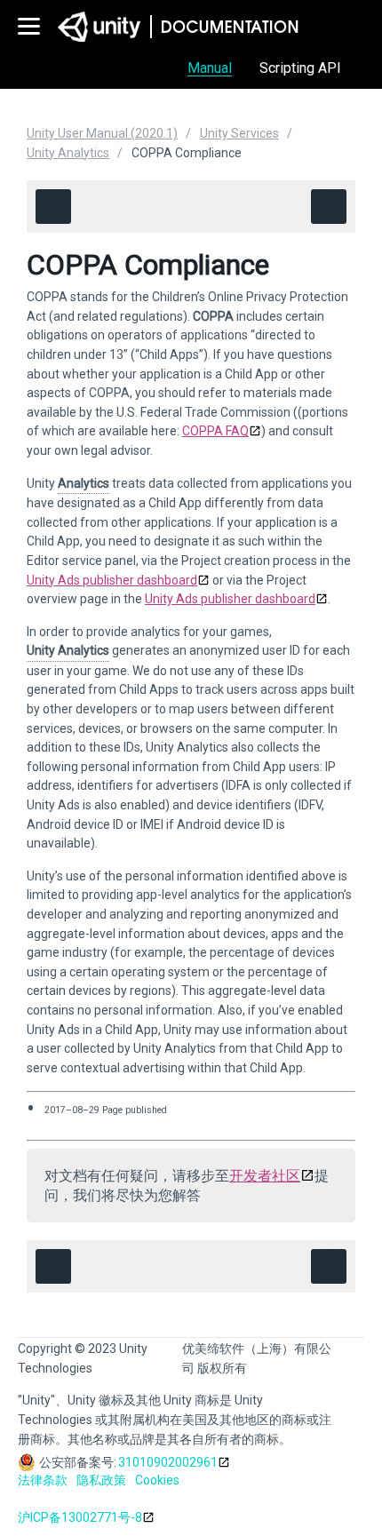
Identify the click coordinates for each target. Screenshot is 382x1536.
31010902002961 (168, 1462)
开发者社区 (264, 1175)
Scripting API (300, 68)
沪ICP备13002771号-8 (80, 1517)
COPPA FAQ (215, 431)
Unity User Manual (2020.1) (102, 133)
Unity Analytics (68, 153)
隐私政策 (101, 1480)
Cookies (157, 1480)
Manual (209, 68)
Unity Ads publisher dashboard (112, 580)
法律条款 (43, 1480)
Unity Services (239, 133)
